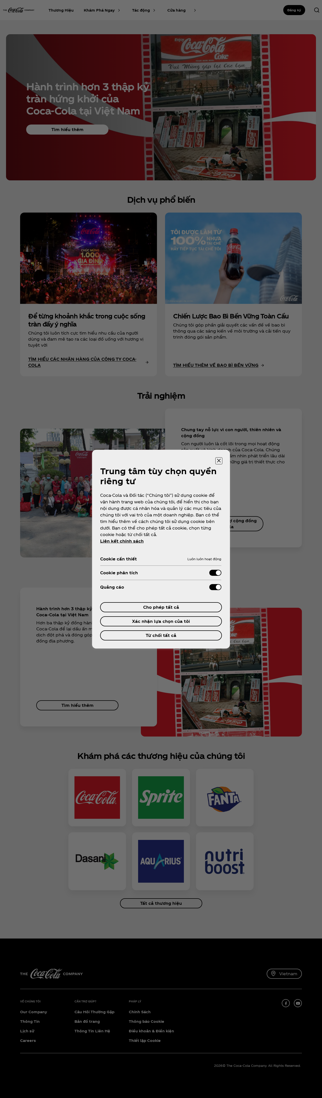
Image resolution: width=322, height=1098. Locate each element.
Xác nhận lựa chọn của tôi (161, 621)
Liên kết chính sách (122, 541)
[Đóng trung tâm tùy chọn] (219, 461)
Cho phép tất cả (161, 607)
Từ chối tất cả (161, 635)
